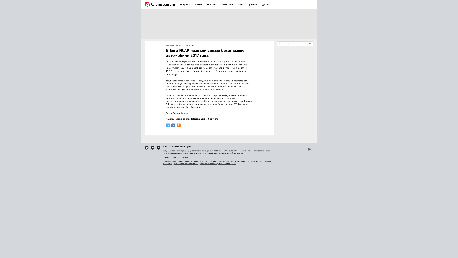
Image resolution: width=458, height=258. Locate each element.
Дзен (203, 119)
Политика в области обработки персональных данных (215, 161)
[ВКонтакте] (173, 125)
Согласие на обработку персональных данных (218, 164)
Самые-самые (227, 4)
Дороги (265, 4)
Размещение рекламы (179, 157)
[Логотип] (160, 4)
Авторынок (185, 4)
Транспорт (253, 4)
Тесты (240, 4)
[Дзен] (146, 148)
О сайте (166, 157)
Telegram (195, 119)
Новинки (198, 4)
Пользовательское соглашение (186, 164)
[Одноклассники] (179, 125)
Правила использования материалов (177, 161)
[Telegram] (168, 125)
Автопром (211, 4)
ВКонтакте (213, 119)
